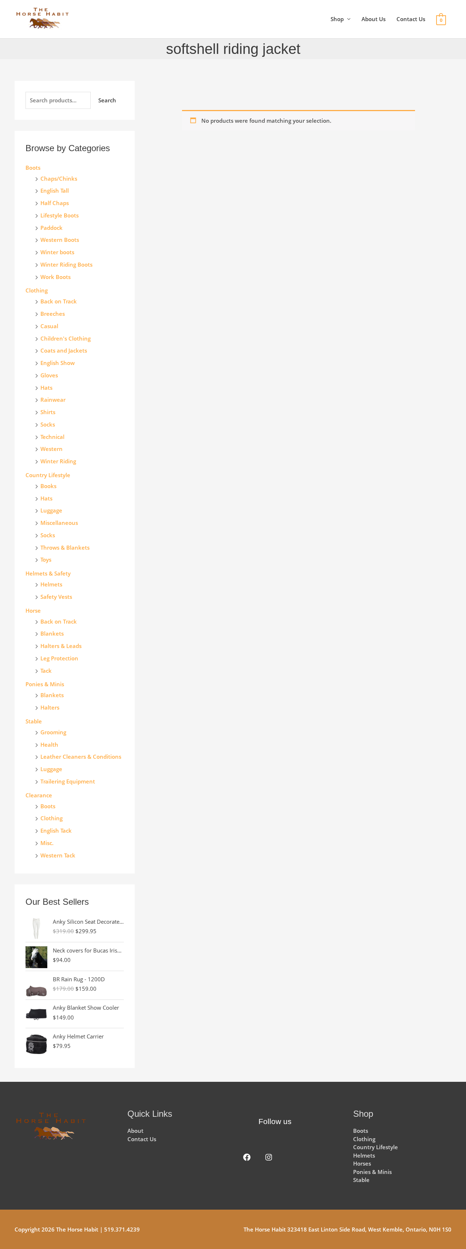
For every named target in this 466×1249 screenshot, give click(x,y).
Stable (33, 721)
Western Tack (57, 855)
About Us (374, 19)
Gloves (49, 375)
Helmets (51, 584)
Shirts (47, 412)
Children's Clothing (65, 338)
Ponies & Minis (44, 684)
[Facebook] (246, 1157)
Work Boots (55, 276)
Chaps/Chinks (58, 178)
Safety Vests (56, 596)
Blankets (52, 633)
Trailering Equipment (67, 781)
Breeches (52, 313)
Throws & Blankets (65, 547)
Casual (49, 326)
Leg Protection (59, 658)
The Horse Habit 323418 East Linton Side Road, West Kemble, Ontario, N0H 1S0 (347, 1229)
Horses (362, 1163)
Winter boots (57, 252)
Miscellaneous (59, 522)
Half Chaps (54, 203)
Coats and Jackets (63, 350)
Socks (47, 424)
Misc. (47, 843)
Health (49, 744)
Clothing (51, 818)
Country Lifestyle (47, 475)
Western (51, 448)
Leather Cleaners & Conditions (80, 756)
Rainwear (53, 399)
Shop (337, 19)
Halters (49, 707)
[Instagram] (268, 1157)
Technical (52, 436)
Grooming (53, 732)
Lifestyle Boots (59, 215)
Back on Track (58, 301)
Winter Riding (58, 461)
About (135, 1130)
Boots (32, 167)
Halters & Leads (61, 645)
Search (107, 100)
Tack (46, 670)
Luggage (51, 510)
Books (48, 486)
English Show (57, 362)
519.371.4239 (122, 1229)
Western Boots (59, 239)
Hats (46, 387)
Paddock (51, 227)
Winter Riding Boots (66, 264)
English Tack (56, 830)
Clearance (38, 795)
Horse (33, 610)
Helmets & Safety (48, 573)
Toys (45, 559)
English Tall (54, 190)
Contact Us (410, 19)
